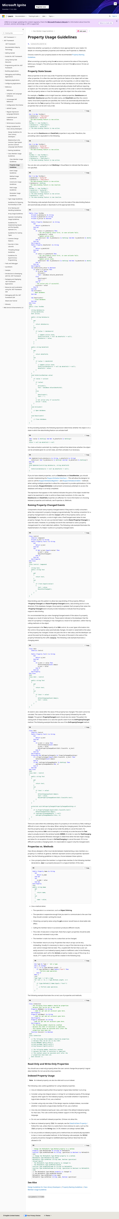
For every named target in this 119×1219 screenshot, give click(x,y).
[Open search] (110, 16)
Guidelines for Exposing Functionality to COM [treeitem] (15, 203)
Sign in (114, 16)
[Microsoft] (3, 16)
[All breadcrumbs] (29, 31)
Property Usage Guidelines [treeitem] (15, 166)
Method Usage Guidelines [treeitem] (14, 177)
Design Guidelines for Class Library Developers (44, 1187)
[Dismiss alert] (115, 3)
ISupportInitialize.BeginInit (48, 481)
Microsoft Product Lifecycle (58, 22)
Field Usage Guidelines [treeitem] (13, 189)
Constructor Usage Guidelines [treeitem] (15, 183)
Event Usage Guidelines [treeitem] (13, 172)
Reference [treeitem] (10, 90)
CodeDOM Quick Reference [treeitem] (12, 119)
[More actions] (89, 31)
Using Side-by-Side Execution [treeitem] (11, 61)
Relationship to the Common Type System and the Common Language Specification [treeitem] (15, 143)
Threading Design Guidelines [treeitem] (13, 251)
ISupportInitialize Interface (56, 478)
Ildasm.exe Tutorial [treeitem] (11, 301)
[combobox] (12, 33)
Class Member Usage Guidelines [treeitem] (16, 160)
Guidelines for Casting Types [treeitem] (15, 234)
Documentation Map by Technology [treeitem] (12, 48)
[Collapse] (23, 29)
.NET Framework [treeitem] (10, 44)
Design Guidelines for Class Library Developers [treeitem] (15, 134)
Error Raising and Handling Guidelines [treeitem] (14, 209)
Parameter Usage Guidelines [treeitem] (15, 194)
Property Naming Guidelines (72, 1187)
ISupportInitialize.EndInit (71, 481)
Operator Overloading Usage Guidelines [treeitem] (15, 218)
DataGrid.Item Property (78, 1123)
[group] (59, 318)
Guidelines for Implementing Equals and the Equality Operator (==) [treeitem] (15, 226)
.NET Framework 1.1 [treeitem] (10, 37)
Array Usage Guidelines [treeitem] (15, 214)
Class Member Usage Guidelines (43, 31)
